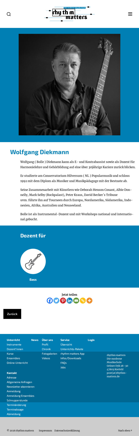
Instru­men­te (14, 344)
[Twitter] (56, 301)
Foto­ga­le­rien (49, 353)
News (34, 339)
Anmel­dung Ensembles (20, 395)
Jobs (63, 367)
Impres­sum (45, 430)
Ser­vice (65, 339)
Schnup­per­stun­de (17, 400)
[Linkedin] (70, 301)
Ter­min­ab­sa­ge (15, 409)
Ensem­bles (13, 358)
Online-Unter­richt (17, 362)
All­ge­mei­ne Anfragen (19, 382)
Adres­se (11, 377)
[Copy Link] (83, 301)
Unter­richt (13, 339)
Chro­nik (46, 349)
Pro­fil (45, 344)
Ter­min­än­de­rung (16, 404)
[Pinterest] (63, 301)
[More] (89, 301)
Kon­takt (12, 372)
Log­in (91, 339)
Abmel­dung (14, 414)
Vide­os (46, 358)
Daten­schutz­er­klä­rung (67, 430)
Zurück (12, 314)
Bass (33, 264)
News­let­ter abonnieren (20, 386)
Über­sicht (66, 344)
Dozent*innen (15, 349)
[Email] (76, 301)
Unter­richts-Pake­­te (72, 349)
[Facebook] (50, 301)
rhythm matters (25, 430)
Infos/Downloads (71, 358)
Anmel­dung (14, 391)
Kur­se (10, 353)
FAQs (64, 362)
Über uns (47, 339)
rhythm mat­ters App (72, 353)
